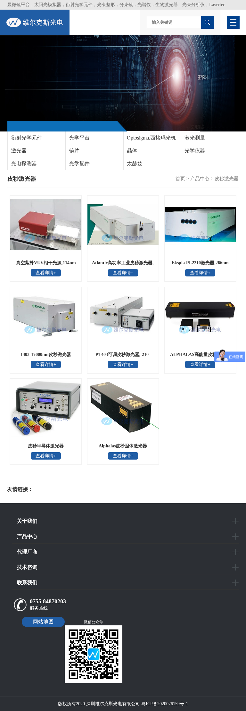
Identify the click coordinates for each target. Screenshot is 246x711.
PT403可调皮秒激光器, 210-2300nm (122, 356)
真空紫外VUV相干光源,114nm (46, 262)
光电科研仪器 (52, 489)
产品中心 (199, 178)
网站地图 (43, 621)
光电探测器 (24, 163)
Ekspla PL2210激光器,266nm (200, 262)
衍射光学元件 (26, 137)
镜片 (74, 150)
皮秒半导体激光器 (46, 446)
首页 (180, 178)
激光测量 (194, 137)
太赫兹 (134, 163)
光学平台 (79, 137)
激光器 (19, 150)
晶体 (132, 150)
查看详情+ (46, 272)
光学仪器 (194, 150)
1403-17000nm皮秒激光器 (45, 354)
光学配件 (79, 163)
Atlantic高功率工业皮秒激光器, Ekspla (123, 264)
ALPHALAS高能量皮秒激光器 (200, 354)
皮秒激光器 (227, 178)
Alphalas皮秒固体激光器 (123, 446)
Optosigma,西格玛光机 (151, 137)
